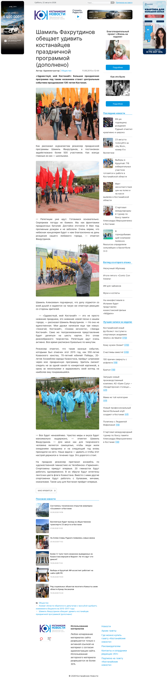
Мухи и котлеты (111, 293)
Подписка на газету (124, 2)
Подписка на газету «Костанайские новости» (112, 661)
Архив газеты (109, 630)
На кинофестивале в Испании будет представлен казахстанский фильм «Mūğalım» (114, 307)
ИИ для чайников (112, 286)
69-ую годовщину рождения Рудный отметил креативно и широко (117, 126)
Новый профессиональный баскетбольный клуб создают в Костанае (117, 411)
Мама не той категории (115, 397)
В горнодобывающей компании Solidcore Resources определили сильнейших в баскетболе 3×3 (117, 241)
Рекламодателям (111, 646)
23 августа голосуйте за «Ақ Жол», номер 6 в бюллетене (116, 146)
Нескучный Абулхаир (114, 268)
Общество (66, 70)
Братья (107, 369)
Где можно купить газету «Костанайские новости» (114, 638)
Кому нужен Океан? (113, 345)
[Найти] (113, 2)
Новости (106, 626)
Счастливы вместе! (113, 352)
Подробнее (118, 67)
